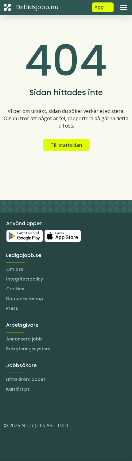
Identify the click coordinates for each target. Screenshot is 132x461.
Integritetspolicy (24, 279)
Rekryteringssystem (28, 349)
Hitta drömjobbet (25, 379)
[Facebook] (33, 407)
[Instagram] (9, 407)
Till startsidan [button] (66, 145)
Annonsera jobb (24, 339)
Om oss (14, 269)
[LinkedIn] (21, 407)
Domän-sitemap (24, 299)
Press (12, 308)
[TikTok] (45, 407)
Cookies (15, 289)
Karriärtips (18, 389)
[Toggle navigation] (123, 7)
